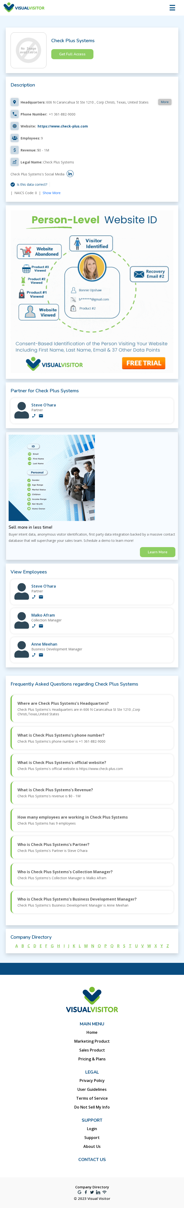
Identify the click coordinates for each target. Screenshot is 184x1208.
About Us (92, 1146)
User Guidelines (92, 1089)
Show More (52, 193)
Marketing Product (92, 1041)
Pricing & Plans (92, 1059)
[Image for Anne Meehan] (21, 656)
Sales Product (92, 1050)
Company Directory (92, 1187)
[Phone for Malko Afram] (33, 626)
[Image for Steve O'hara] (21, 417)
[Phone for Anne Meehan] (33, 655)
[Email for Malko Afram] (41, 626)
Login (92, 1128)
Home (92, 1032)
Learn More (157, 552)
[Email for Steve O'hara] (41, 416)
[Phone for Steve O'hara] (33, 416)
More (165, 102)
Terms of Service (92, 1098)
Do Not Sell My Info (92, 1107)
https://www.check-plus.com (63, 126)
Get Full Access (72, 54)
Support (92, 1137)
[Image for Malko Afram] (21, 627)
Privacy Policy (92, 1080)
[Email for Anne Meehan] (41, 655)
